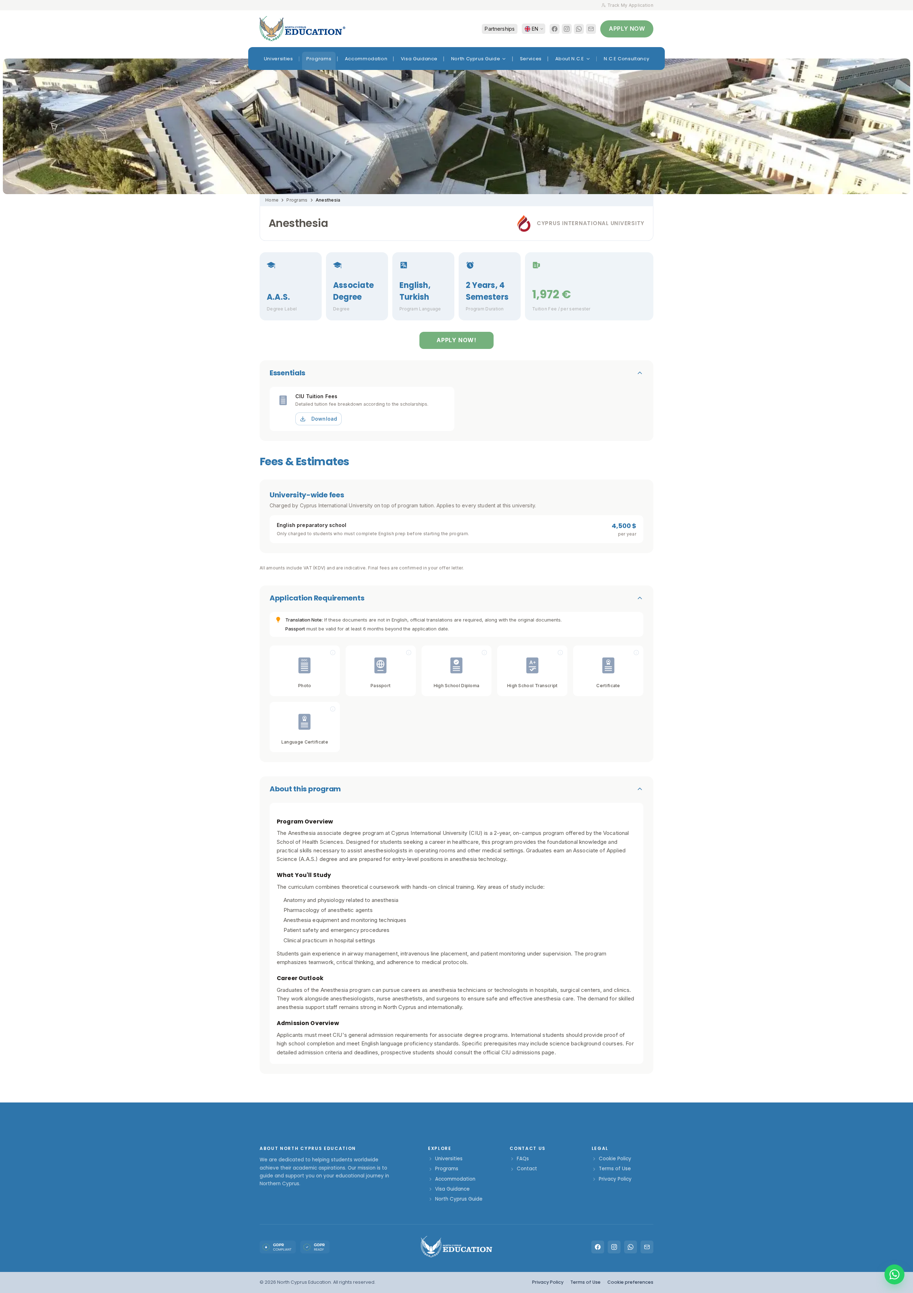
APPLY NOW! (456, 340)
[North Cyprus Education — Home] (302, 28)
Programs (296, 200)
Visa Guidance (452, 1189)
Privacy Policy (615, 1179)
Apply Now (627, 28)
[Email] (591, 29)
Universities (449, 1158)
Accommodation (455, 1179)
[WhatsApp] (579, 29)
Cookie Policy (615, 1158)
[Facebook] (555, 29)
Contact (527, 1168)
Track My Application (630, 5)
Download (324, 419)
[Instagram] (567, 29)
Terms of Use (615, 1168)
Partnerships (500, 29)
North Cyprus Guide (459, 1199)
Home (272, 200)
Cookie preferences (630, 1282)
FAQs (523, 1158)
